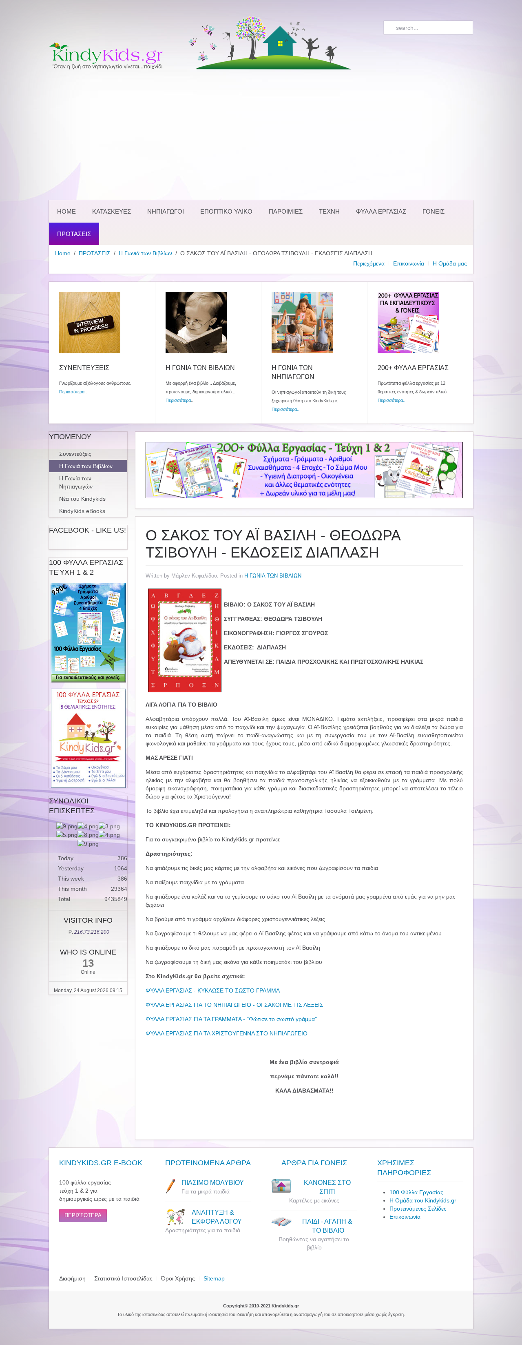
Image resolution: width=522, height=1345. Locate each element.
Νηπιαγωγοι (165, 211)
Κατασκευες (111, 211)
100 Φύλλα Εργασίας (416, 1192)
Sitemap (214, 1278)
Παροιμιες (286, 211)
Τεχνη (329, 211)
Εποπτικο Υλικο (226, 211)
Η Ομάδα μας (450, 263)
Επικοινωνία (408, 263)
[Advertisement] (261, 135)
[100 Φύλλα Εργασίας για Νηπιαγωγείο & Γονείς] (88, 633)
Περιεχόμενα (369, 263)
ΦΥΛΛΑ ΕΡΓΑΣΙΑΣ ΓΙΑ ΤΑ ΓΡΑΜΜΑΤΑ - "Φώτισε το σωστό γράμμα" (231, 1019)
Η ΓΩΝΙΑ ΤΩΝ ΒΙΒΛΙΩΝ (272, 576)
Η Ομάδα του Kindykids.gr (422, 1200)
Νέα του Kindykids (82, 498)
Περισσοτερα (83, 1215)
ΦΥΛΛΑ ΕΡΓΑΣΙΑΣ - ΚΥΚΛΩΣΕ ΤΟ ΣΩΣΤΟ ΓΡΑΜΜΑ (213, 990)
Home (66, 211)
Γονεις (433, 211)
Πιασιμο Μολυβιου (212, 1182)
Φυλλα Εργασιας (381, 211)
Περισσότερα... (286, 409)
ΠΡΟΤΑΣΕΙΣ (74, 233)
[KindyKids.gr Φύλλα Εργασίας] (304, 469)
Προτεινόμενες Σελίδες (418, 1208)
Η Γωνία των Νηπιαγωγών (76, 482)
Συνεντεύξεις (75, 454)
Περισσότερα (71, 391)
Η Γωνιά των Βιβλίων (145, 253)
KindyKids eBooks (82, 511)
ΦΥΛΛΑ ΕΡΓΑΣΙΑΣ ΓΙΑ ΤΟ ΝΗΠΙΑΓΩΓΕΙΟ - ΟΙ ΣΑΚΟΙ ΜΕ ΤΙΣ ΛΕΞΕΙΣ (234, 1005)
